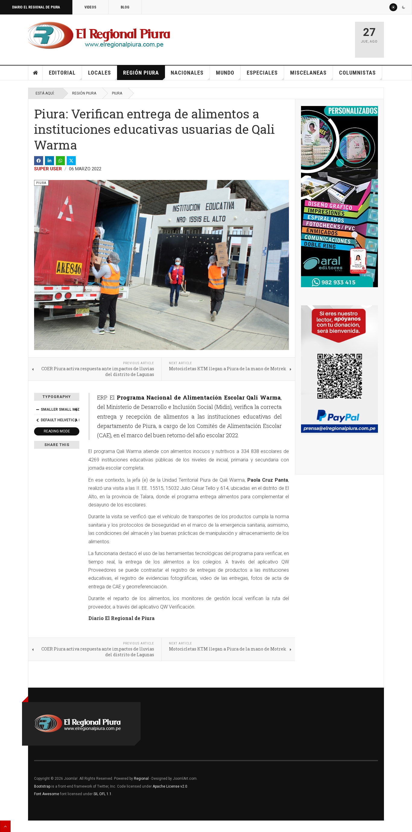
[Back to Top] (5, 826)
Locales (99, 72)
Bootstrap (42, 786)
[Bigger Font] (76, 409)
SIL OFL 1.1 (102, 794)
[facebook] (38, 160)
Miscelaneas (308, 72)
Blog (125, 7)
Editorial (62, 72)
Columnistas (357, 72)
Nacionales (187, 72)
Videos (90, 7)
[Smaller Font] (37, 409)
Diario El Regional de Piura (36, 7)
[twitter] (71, 160)
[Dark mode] (403, 7)
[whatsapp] (60, 160)
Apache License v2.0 (170, 786)
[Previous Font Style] (37, 420)
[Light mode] (393, 7)
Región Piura (141, 72)
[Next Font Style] (76, 420)
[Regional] (99, 36)
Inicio (35, 73)
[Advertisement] (279, 37)
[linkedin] (49, 160)
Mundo (225, 72)
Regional (141, 778)
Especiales (262, 72)
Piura (117, 93)
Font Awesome (46, 794)
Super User (48, 169)
